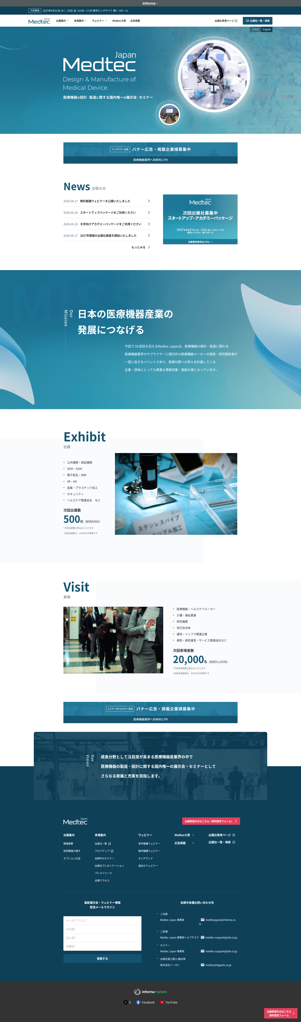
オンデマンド (145, 858)
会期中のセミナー (104, 858)
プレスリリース (103, 873)
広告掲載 (135, 20)
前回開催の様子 (71, 850)
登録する (102, 958)
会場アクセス (102, 880)
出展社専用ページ (224, 20)
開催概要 (68, 843)
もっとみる (138, 247)
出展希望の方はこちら (209, 821)
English (267, 29)
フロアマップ (102, 850)
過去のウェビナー (148, 865)
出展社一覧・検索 (260, 20)
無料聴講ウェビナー (149, 850)
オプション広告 (71, 858)
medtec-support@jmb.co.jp (221, 937)
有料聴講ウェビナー (149, 843)
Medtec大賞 (119, 20)
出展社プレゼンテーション (109, 865)
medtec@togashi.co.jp (218, 965)
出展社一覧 (101, 843)
